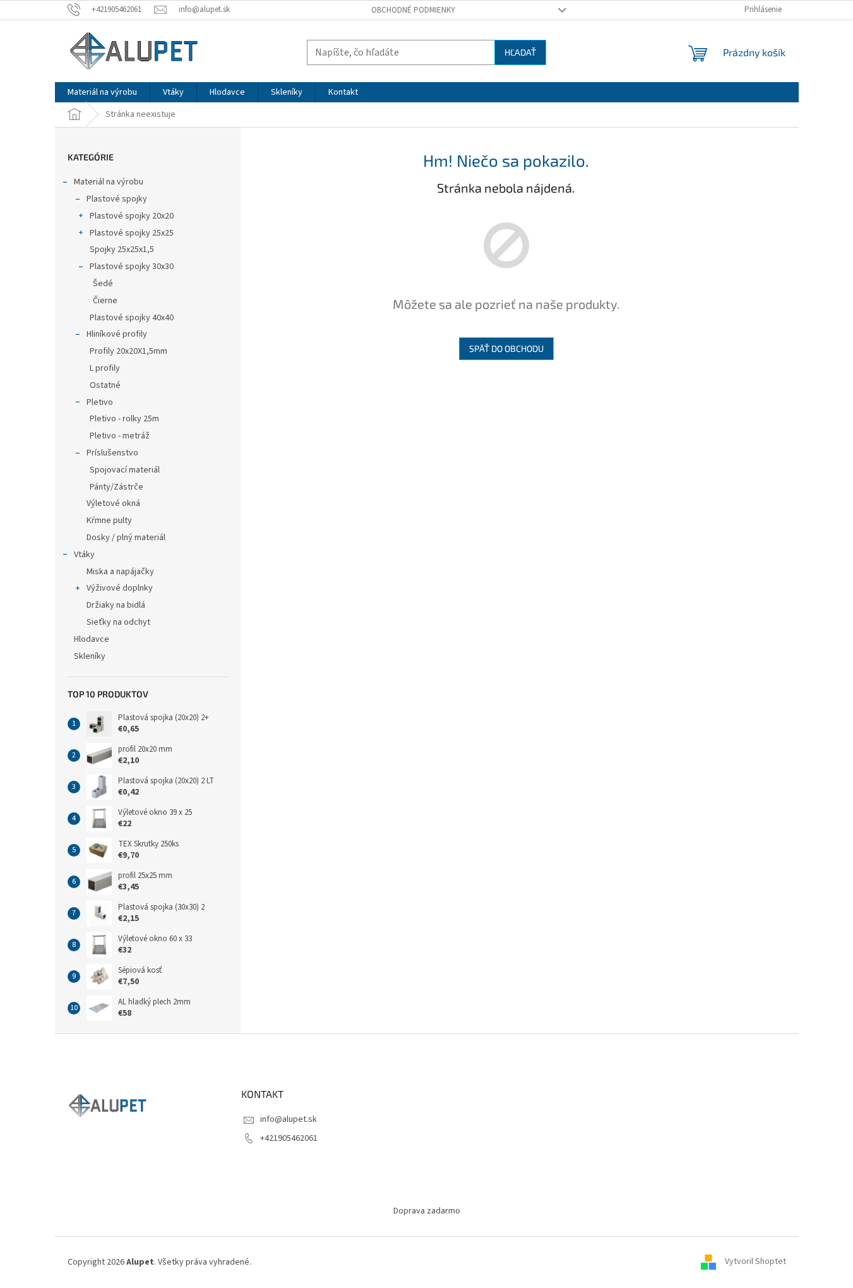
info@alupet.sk (288, 1119)
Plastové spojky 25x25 (132, 233)
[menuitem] (102, 92)
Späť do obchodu (506, 348)
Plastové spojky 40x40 (132, 317)
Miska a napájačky (120, 571)
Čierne (105, 300)
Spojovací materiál (125, 470)
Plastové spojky (116, 199)
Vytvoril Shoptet (755, 1262)
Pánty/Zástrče (116, 487)
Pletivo (99, 402)
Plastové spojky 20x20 (132, 216)
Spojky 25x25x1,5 (122, 249)
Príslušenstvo (112, 453)
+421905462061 (289, 1138)
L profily (105, 368)
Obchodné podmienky (413, 10)
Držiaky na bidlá (115, 605)
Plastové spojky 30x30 (132, 266)
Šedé (103, 283)
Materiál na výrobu (108, 182)
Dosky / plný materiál (125, 537)
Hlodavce (91, 639)
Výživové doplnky (119, 588)
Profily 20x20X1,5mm (128, 351)
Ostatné (105, 385)
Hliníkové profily (116, 334)
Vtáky (84, 554)
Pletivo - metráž (120, 436)
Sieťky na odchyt (118, 622)
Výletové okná (113, 503)
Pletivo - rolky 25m (124, 418)
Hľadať (520, 52)
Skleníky (89, 656)
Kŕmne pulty (109, 520)
